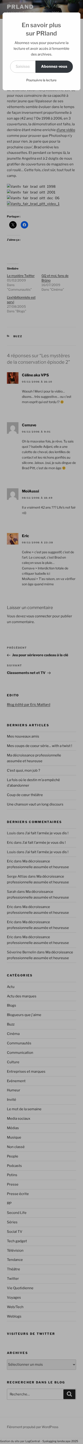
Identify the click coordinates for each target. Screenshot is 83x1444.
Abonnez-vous (54, 66)
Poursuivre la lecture (41, 80)
